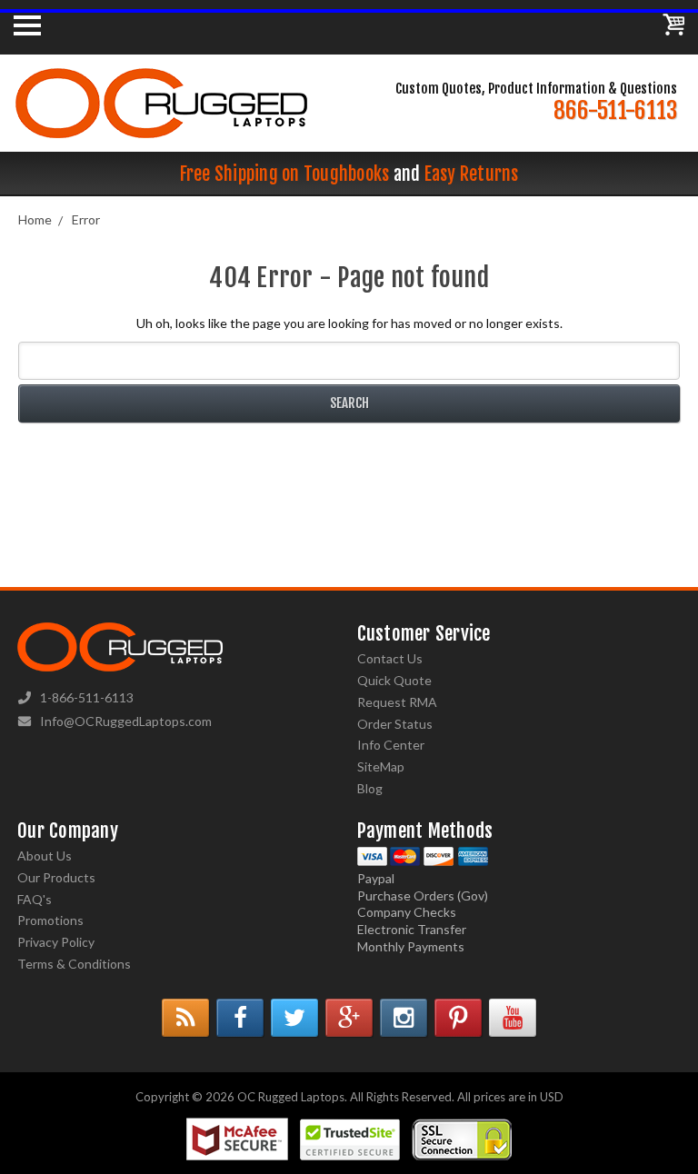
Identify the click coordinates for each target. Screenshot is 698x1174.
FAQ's (34, 899)
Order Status (395, 723)
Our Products (56, 877)
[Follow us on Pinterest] (458, 1018)
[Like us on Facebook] (240, 1018)
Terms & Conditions (74, 963)
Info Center (390, 744)
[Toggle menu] (27, 24)
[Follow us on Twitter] (294, 1018)
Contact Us (390, 658)
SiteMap (380, 766)
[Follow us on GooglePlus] (349, 1018)
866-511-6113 (615, 110)
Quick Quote (394, 680)
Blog (370, 788)
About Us (44, 855)
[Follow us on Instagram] (403, 1018)
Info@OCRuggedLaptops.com (126, 721)
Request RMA (397, 702)
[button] (697, 1169)
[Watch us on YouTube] (512, 1018)
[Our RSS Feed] (185, 1018)
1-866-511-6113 (87, 697)
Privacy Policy (56, 942)
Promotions (50, 920)
